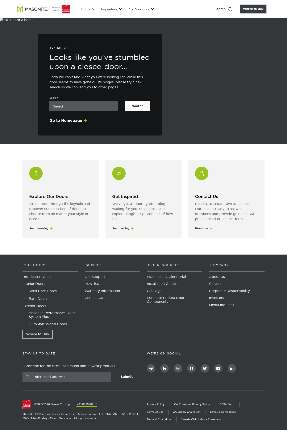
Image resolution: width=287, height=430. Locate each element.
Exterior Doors (34, 306)
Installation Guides (162, 284)
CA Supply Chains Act (186, 411)
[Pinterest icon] (151, 368)
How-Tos (92, 284)
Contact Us (94, 298)
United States (84, 403)
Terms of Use (155, 411)
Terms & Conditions (159, 419)
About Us (217, 277)
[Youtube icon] (218, 368)
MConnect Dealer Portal (166, 277)
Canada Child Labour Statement (201, 419)
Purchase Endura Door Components (165, 299)
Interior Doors (33, 284)
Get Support (95, 277)
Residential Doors (36, 277)
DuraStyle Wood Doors (48, 324)
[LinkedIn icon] (232, 368)
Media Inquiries (221, 305)
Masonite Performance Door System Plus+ (52, 315)
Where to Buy (254, 9)
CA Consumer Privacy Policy (192, 404)
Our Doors (35, 265)
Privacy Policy (156, 404)
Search (141, 106)
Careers (215, 284)
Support (94, 265)
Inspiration (109, 9)
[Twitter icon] (205, 368)
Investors (216, 298)
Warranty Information (102, 291)
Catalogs (154, 291)
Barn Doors (38, 299)
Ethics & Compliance (223, 411)
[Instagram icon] (178, 368)
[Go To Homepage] (28, 404)
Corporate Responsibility (229, 291)
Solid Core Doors (43, 291)
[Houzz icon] (164, 368)
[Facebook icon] (191, 368)
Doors (85, 9)
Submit (128, 377)
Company (219, 265)
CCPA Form (227, 404)
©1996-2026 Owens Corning (52, 404)
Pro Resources (138, 9)
